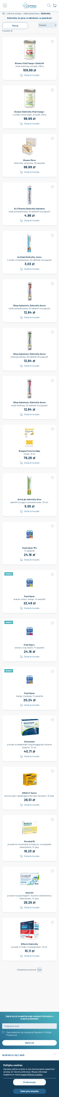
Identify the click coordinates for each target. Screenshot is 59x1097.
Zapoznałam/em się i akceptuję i (28, 1033)
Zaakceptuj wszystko (29, 1091)
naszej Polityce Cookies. (32, 1074)
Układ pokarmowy (31, 13)
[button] (52, 41)
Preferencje (29, 1082)
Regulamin (38, 1032)
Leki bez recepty (14, 13)
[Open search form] (49, 5)
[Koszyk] (54, 6)
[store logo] (29, 5)
